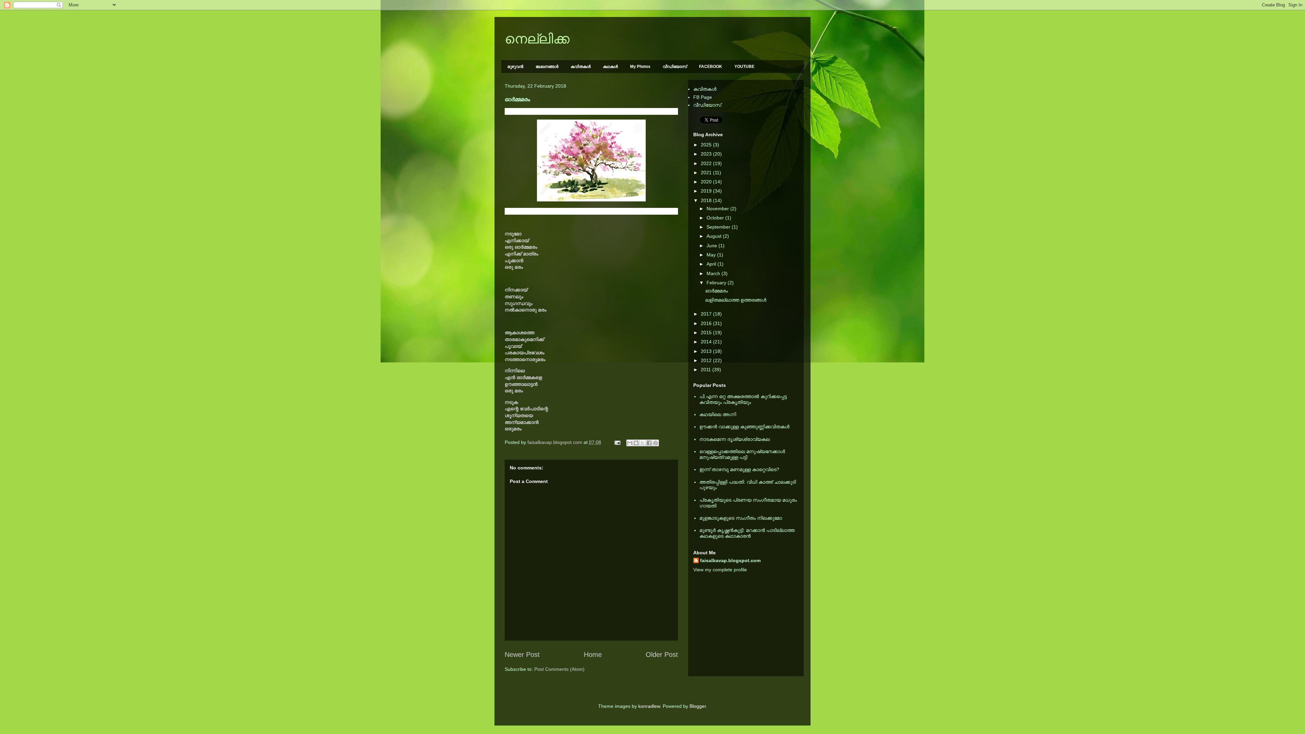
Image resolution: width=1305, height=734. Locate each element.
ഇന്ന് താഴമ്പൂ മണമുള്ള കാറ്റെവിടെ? (739, 469)
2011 (706, 369)
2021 (707, 172)
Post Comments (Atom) (559, 669)
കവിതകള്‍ (581, 66)
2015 (707, 332)
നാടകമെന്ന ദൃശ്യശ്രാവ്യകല (734, 439)
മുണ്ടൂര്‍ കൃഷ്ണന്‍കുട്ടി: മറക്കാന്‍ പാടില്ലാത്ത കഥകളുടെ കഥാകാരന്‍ (747, 533)
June (712, 245)
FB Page (702, 97)
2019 (707, 191)
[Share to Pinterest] (655, 443)
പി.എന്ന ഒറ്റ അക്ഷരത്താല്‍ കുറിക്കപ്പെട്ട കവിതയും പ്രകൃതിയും (743, 399)
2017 (707, 314)
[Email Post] (617, 442)
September (719, 227)
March (714, 273)
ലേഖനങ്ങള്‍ (547, 66)
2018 (707, 200)
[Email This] (629, 443)
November (718, 208)
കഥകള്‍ (610, 66)
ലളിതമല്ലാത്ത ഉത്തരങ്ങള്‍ (735, 300)
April (712, 264)
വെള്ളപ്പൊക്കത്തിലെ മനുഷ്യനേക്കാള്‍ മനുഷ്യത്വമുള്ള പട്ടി (742, 454)
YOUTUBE (744, 66)
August (715, 236)
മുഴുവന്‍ (515, 66)
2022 (707, 163)
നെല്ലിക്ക (537, 38)
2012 (707, 360)
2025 (707, 144)
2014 (707, 341)
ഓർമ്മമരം (716, 290)
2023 (707, 154)
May (712, 254)
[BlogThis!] (636, 443)
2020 (707, 181)
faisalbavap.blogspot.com (730, 560)
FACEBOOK (710, 66)
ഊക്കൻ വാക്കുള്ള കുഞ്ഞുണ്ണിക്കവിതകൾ (744, 426)
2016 (707, 323)
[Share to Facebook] (649, 443)
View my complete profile (720, 569)
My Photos (640, 66)
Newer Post (522, 654)
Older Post (662, 654)
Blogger (698, 706)
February (717, 282)
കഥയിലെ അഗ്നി (717, 414)
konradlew (649, 706)
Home (593, 654)
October (716, 217)
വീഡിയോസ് (675, 66)
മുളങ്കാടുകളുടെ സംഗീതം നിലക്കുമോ (740, 518)
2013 (707, 351)
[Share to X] (642, 443)
